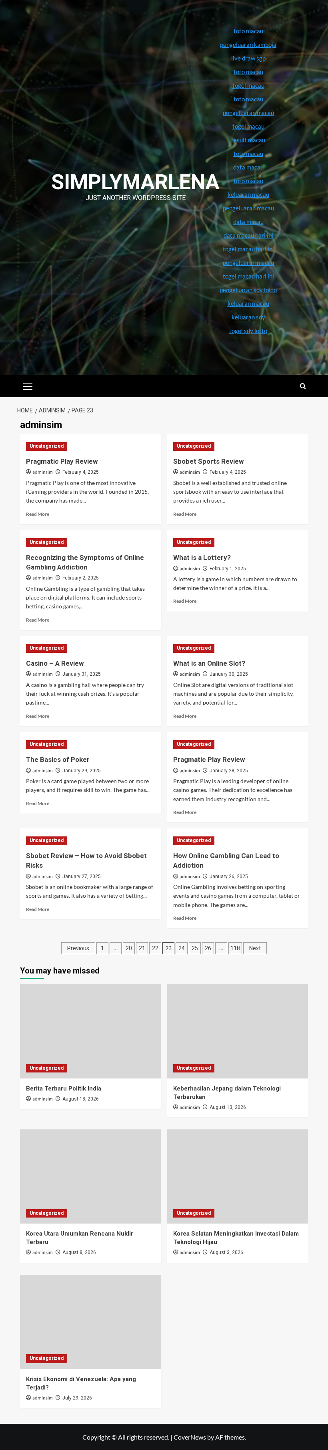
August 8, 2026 (79, 1252)
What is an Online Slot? (209, 663)
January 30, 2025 (229, 674)
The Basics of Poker (58, 759)
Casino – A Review (55, 663)
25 (195, 948)
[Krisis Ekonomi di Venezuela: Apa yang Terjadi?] (90, 1322)
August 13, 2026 (228, 1107)
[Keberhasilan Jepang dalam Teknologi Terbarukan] (237, 1031)
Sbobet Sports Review (208, 461)
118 (235, 948)
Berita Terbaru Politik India (63, 1088)
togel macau (248, 126)
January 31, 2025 (81, 674)
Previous (78, 948)
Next (255, 948)
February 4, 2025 (80, 472)
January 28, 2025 (229, 770)
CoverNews (190, 1437)
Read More (37, 514)
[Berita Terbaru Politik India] (90, 1031)
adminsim (42, 472)
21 (142, 948)
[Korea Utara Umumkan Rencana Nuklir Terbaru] (90, 1176)
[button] (28, 385)
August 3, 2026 (226, 1252)
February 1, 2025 (228, 569)
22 (155, 948)
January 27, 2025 (81, 876)
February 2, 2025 (80, 578)
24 (181, 948)
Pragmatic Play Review (62, 461)
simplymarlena (135, 182)
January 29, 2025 (81, 770)
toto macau (248, 180)
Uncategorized (47, 446)
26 (208, 948)
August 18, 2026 (80, 1099)
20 (129, 948)
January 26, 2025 (229, 876)
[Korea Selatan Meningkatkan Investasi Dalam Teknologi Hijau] (237, 1176)
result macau (248, 139)
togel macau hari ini (248, 276)
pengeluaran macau (248, 208)
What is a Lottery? (202, 557)
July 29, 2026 (77, 1398)
